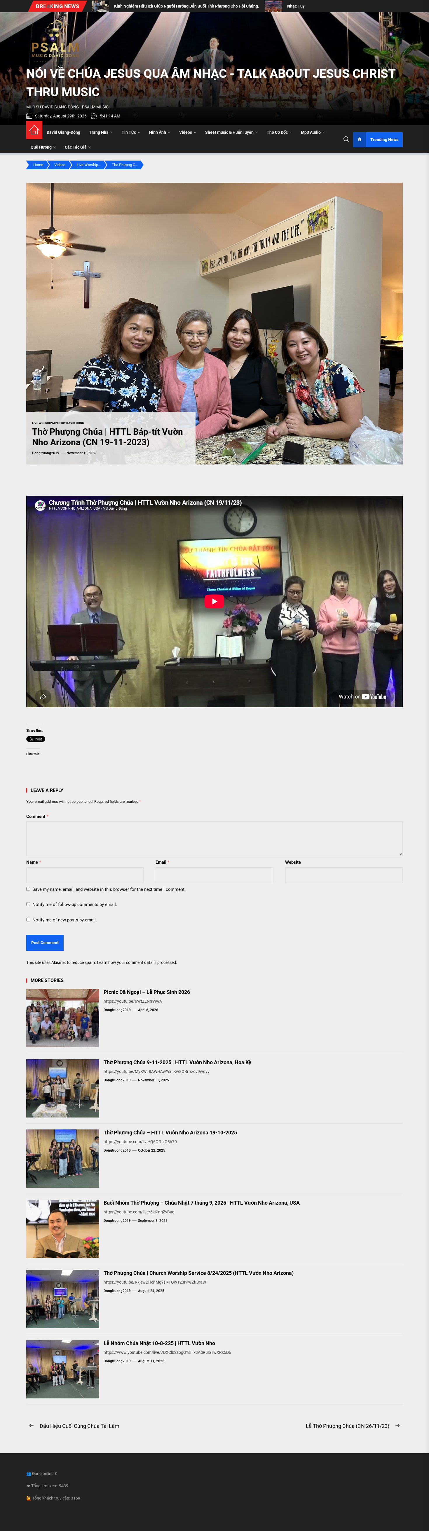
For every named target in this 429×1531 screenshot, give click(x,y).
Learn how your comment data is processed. (137, 962)
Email (163, 862)
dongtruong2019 (45, 453)
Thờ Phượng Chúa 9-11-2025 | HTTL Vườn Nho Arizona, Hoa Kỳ (177, 1062)
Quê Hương (41, 147)
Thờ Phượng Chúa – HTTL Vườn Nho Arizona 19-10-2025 (170, 1132)
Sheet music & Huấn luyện (229, 132)
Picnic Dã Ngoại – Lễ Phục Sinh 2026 (147, 992)
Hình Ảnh (157, 132)
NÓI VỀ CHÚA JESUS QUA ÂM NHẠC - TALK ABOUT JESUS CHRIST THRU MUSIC (210, 82)
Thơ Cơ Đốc (277, 132)
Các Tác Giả (76, 147)
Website (293, 862)
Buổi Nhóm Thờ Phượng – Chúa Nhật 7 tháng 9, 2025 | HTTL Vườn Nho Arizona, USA (202, 1203)
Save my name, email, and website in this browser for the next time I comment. (109, 889)
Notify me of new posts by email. (64, 920)
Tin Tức (129, 132)
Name (33, 862)
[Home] (34, 130)
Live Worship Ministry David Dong (58, 423)
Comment (37, 816)
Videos (185, 132)
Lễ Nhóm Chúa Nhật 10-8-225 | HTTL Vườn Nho (159, 1343)
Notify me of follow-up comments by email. (74, 904)
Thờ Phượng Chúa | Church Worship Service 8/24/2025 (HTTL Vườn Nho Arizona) (199, 1273)
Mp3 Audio (311, 132)
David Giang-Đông (63, 132)
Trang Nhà (99, 132)
